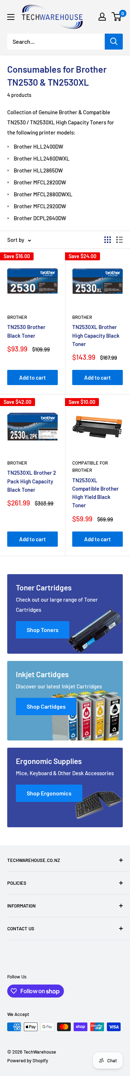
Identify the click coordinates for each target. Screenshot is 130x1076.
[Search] (114, 42)
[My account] (102, 17)
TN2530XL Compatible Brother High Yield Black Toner (95, 493)
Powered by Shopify (27, 1060)
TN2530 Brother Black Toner (26, 331)
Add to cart (32, 377)
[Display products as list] (119, 239)
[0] (116, 16)
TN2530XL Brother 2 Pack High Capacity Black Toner (31, 481)
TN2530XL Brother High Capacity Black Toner (96, 335)
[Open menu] (10, 17)
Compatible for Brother (90, 466)
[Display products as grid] (107, 239)
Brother (17, 317)
